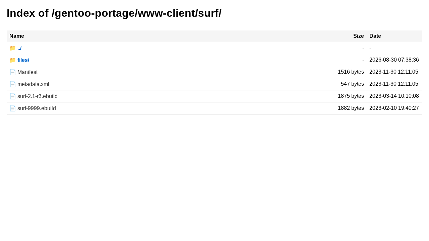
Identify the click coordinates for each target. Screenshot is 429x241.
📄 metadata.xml (29, 84)
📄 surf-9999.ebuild (32, 108)
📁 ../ (15, 48)
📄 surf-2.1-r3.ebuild (33, 96)
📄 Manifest (23, 72)
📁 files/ (19, 60)
